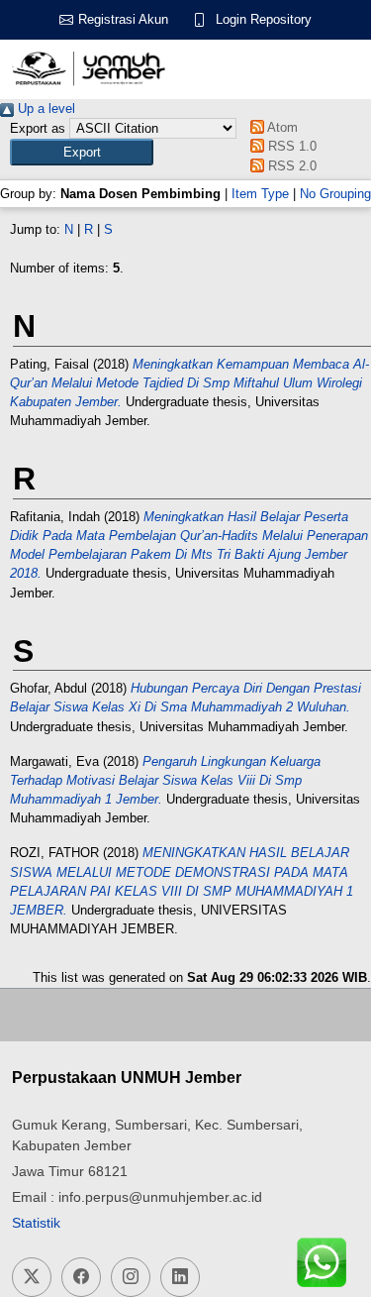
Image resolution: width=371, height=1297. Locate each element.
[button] (81, 152)
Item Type (260, 193)
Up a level (44, 108)
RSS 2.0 (290, 166)
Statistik (36, 1223)
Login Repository (264, 19)
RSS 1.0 (290, 146)
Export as (37, 128)
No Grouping (335, 193)
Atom (281, 127)
